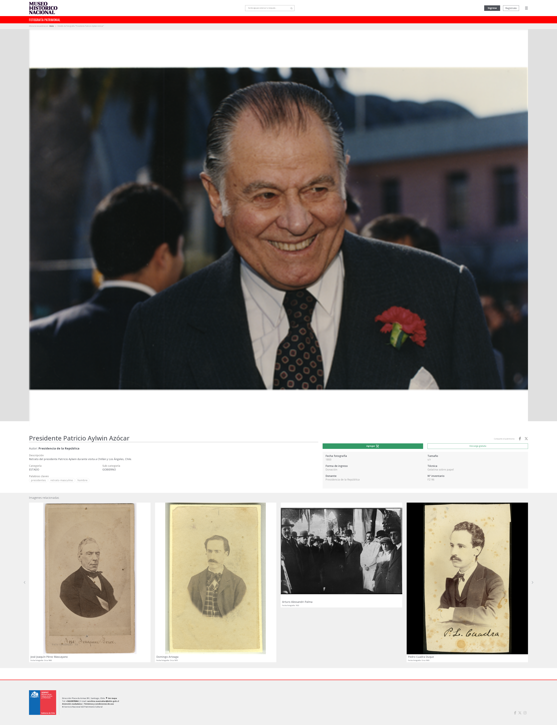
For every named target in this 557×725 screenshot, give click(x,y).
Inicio (51, 26)
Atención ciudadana (72, 704)
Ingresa (492, 8)
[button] (24, 582)
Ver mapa (111, 698)
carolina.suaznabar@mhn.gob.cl (103, 701)
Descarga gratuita (477, 446)
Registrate (511, 8)
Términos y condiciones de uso (99, 704)
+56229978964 (72, 701)
